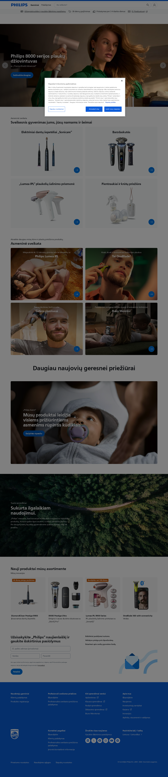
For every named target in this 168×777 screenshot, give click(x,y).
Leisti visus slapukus (113, 109)
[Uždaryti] (122, 80)
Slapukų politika (110, 102)
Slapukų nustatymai (57, 109)
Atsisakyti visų (94, 109)
